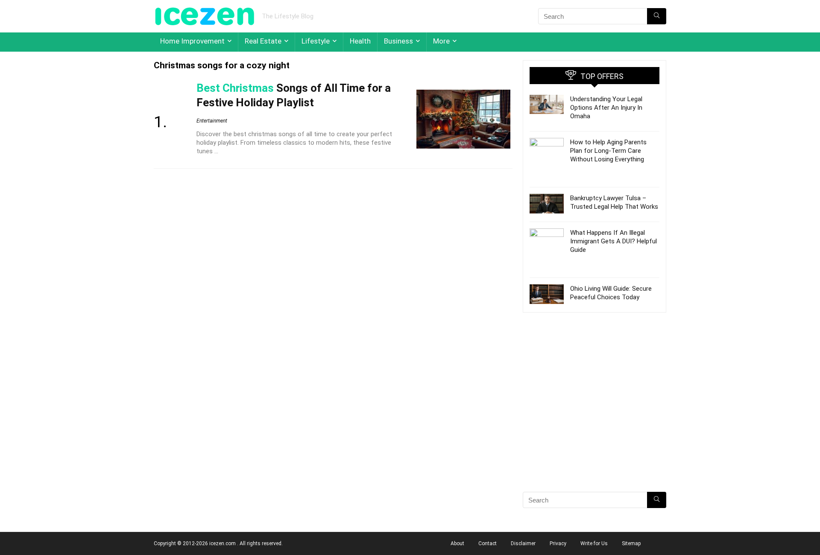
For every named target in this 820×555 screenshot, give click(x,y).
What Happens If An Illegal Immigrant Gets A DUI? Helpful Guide (613, 241)
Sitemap (631, 543)
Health (360, 41)
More (441, 41)
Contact (487, 543)
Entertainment (211, 121)
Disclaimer (523, 543)
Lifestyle (316, 41)
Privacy (558, 543)
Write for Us (594, 543)
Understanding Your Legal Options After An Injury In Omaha (606, 107)
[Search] (656, 16)
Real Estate (263, 41)
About (457, 543)
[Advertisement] (594, 417)
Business (398, 41)
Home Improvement (192, 41)
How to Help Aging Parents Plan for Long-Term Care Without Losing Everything (608, 150)
